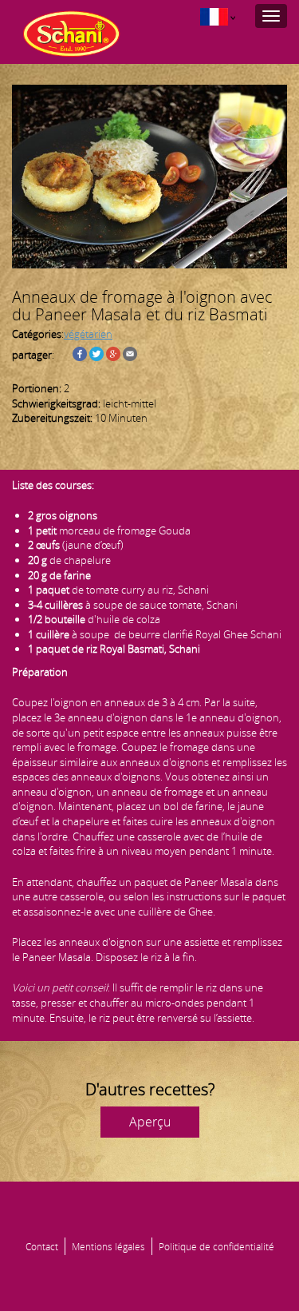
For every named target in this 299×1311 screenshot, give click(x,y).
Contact (42, 1246)
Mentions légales (108, 1246)
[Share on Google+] (113, 355)
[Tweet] (96, 355)
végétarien (88, 334)
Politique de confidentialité (216, 1246)
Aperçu (150, 1121)
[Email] (130, 355)
